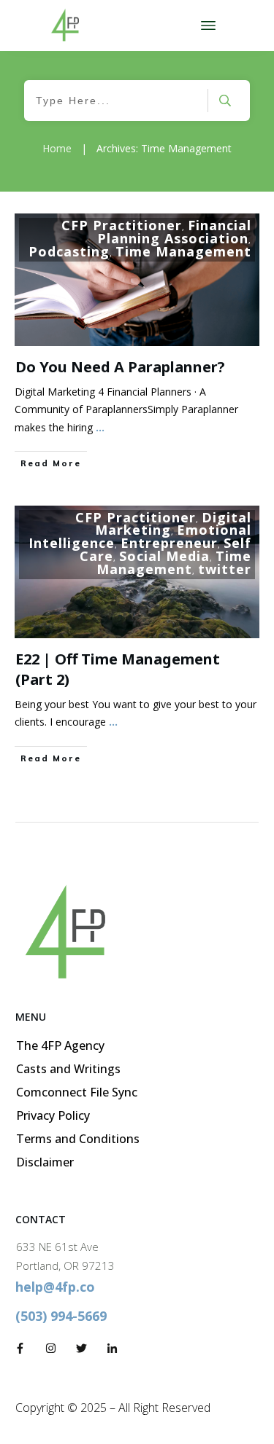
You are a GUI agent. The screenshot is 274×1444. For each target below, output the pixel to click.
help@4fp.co (55, 1286)
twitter (224, 569)
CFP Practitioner (121, 225)
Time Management (183, 251)
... (100, 427)
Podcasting (69, 251)
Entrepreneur (169, 543)
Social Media (164, 556)
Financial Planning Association (174, 231)
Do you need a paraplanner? (120, 367)
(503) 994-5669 (61, 1316)
